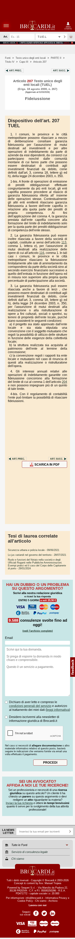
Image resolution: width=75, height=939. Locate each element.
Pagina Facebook (36, 912)
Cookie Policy (25, 900)
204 (64, 381)
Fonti (8, 57)
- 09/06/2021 (33, 550)
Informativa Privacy (56, 897)
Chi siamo (40, 900)
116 (41, 252)
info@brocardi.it (34, 897)
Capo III (23, 61)
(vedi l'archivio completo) (37, 630)
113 (63, 242)
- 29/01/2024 (37, 564)
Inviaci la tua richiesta (19, 803)
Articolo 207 (40, 61)
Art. (15, 70)
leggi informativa (58, 709)
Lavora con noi (38, 905)
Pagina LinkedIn (52, 912)
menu (6, 25)
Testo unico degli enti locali (31, 57)
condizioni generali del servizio (30, 706)
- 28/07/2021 (37, 554)
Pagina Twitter (44, 912)
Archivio (53, 900)
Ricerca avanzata (71, 37)
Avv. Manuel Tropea (50, 883)
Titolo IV (9, 61)
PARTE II (56, 57)
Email (9, 637)
